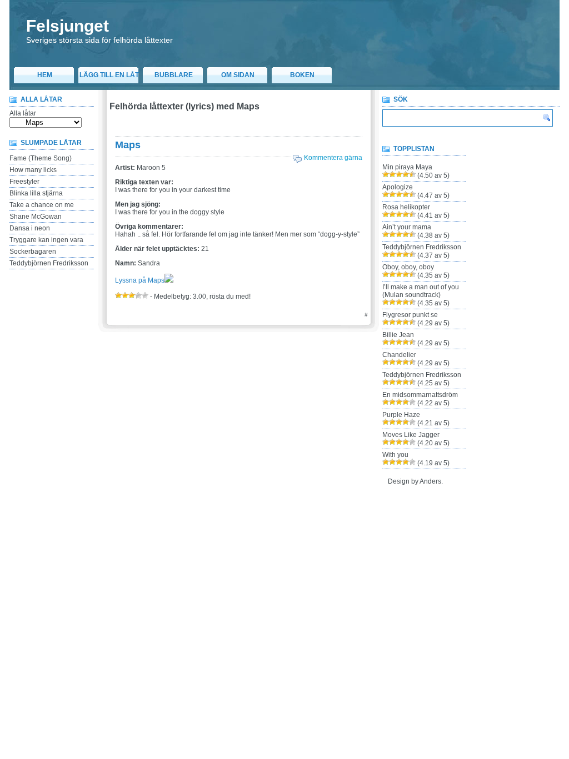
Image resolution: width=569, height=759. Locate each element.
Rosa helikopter (406, 207)
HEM (44, 75)
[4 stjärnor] (138, 295)
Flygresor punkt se (410, 315)
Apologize (397, 187)
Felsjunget (67, 26)
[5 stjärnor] (145, 295)
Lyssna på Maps (139, 280)
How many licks (33, 170)
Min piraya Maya (407, 167)
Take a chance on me (41, 205)
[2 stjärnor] (125, 295)
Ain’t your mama (406, 227)
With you (395, 455)
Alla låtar (22, 113)
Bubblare (173, 75)
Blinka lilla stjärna (36, 193)
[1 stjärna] (118, 295)
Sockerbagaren (32, 251)
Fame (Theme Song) (40, 158)
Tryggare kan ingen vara (46, 240)
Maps (128, 144)
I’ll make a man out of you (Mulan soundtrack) (420, 291)
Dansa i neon (29, 228)
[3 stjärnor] (131, 295)
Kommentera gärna (333, 158)
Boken (302, 75)
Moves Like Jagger (411, 435)
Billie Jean (398, 335)
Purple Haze (401, 415)
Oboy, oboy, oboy (408, 267)
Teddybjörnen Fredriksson (48, 263)
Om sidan (237, 75)
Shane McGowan (35, 216)
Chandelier (399, 355)
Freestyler (24, 181)
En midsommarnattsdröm (420, 395)
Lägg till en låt (109, 75)
